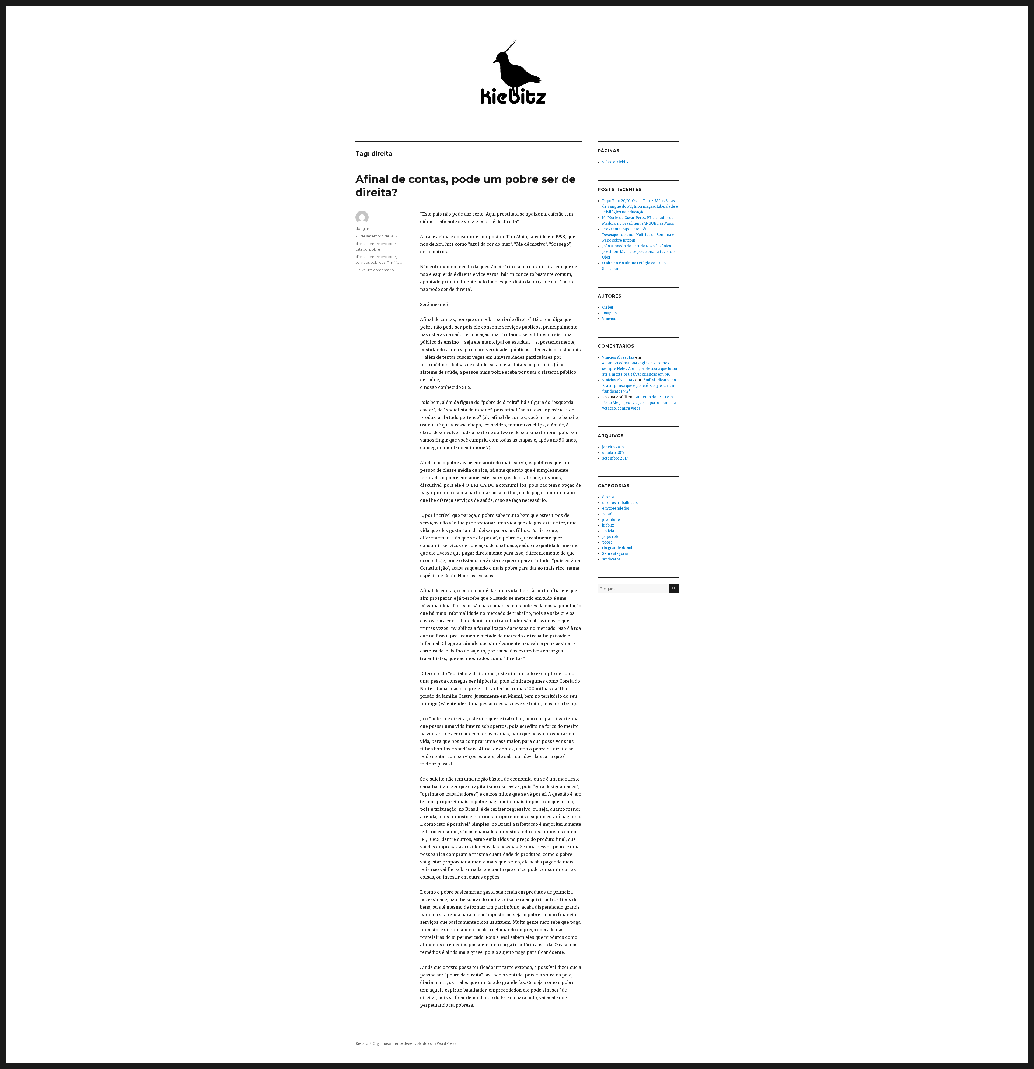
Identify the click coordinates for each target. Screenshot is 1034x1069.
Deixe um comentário (374, 270)
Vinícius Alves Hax (618, 357)
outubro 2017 (613, 452)
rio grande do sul (617, 548)
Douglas (609, 313)
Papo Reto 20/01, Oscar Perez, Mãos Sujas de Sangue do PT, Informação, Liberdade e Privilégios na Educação (640, 206)
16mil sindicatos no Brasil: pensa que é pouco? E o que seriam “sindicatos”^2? (639, 386)
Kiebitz (361, 1043)
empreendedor (382, 243)
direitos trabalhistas (620, 502)
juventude (611, 519)
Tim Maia (394, 262)
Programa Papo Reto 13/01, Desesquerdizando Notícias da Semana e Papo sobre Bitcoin (638, 235)
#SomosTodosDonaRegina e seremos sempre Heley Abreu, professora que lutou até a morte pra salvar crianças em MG (639, 369)
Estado (361, 249)
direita (361, 243)
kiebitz (608, 525)
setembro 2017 (615, 458)
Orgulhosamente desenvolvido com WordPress (414, 1043)
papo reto (610, 536)
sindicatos (611, 559)
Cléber (608, 307)
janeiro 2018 (613, 447)
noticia (608, 531)
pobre (374, 249)
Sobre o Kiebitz (615, 162)
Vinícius (609, 318)
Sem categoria (615, 553)
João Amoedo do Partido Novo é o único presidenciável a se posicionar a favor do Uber (638, 252)
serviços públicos (370, 262)
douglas (362, 228)
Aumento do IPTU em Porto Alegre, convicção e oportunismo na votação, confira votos (639, 403)
